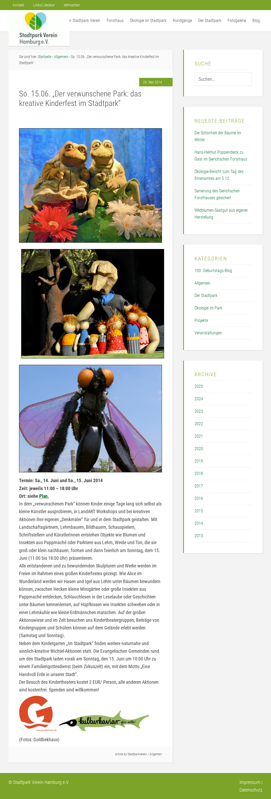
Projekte (201, 320)
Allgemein (156, 754)
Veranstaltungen (208, 332)
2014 (199, 523)
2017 (199, 486)
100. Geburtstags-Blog (213, 270)
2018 (199, 473)
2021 (199, 436)
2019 (199, 461)
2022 (199, 423)
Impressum (250, 782)
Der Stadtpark (206, 295)
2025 (199, 386)
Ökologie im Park (208, 307)
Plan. (44, 496)
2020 (199, 448)
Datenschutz (251, 790)
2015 (199, 510)
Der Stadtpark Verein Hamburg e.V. (38, 28)
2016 (199, 498)
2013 (199, 535)
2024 (199, 398)
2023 (199, 411)
